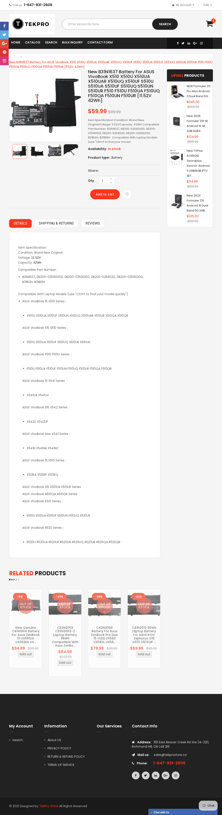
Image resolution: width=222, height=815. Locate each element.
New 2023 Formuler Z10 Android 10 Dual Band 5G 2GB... (197, 203)
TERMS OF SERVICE (60, 765)
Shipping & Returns (56, 223)
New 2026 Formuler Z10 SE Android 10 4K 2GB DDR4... (197, 123)
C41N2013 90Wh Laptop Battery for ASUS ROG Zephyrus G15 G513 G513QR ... (144, 634)
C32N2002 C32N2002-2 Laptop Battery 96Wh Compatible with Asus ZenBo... (65, 636)
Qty (91, 180)
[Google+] (4, 43)
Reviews (92, 223)
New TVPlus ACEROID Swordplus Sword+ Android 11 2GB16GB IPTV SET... (198, 163)
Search (17, 740)
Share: (93, 170)
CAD (208, 5)
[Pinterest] (4, 52)
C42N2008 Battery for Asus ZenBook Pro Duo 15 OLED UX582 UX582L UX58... (104, 634)
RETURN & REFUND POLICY (66, 756)
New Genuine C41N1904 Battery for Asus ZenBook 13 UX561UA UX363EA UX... (26, 634)
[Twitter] (4, 34)
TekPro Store (48, 806)
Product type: (99, 157)
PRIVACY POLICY (59, 748)
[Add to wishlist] (127, 194)
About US (54, 740)
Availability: (97, 149)
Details (20, 223)
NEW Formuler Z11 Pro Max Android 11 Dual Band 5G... (198, 91)
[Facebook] (4, 26)
